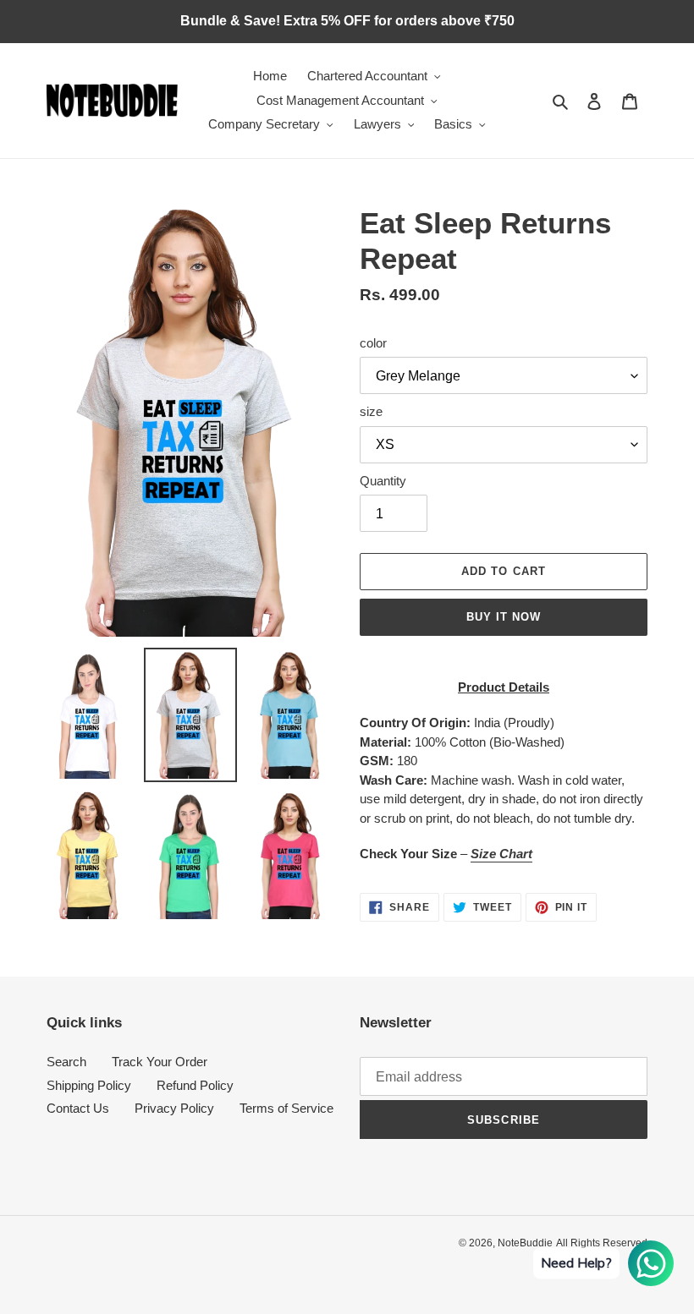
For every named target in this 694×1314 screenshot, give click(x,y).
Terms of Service (286, 1108)
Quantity (383, 481)
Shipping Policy (89, 1085)
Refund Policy (195, 1085)
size (371, 411)
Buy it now (503, 616)
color (373, 343)
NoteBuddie (525, 1243)
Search (66, 1061)
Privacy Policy (174, 1108)
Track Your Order (159, 1061)
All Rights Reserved (601, 1243)
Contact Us (78, 1108)
